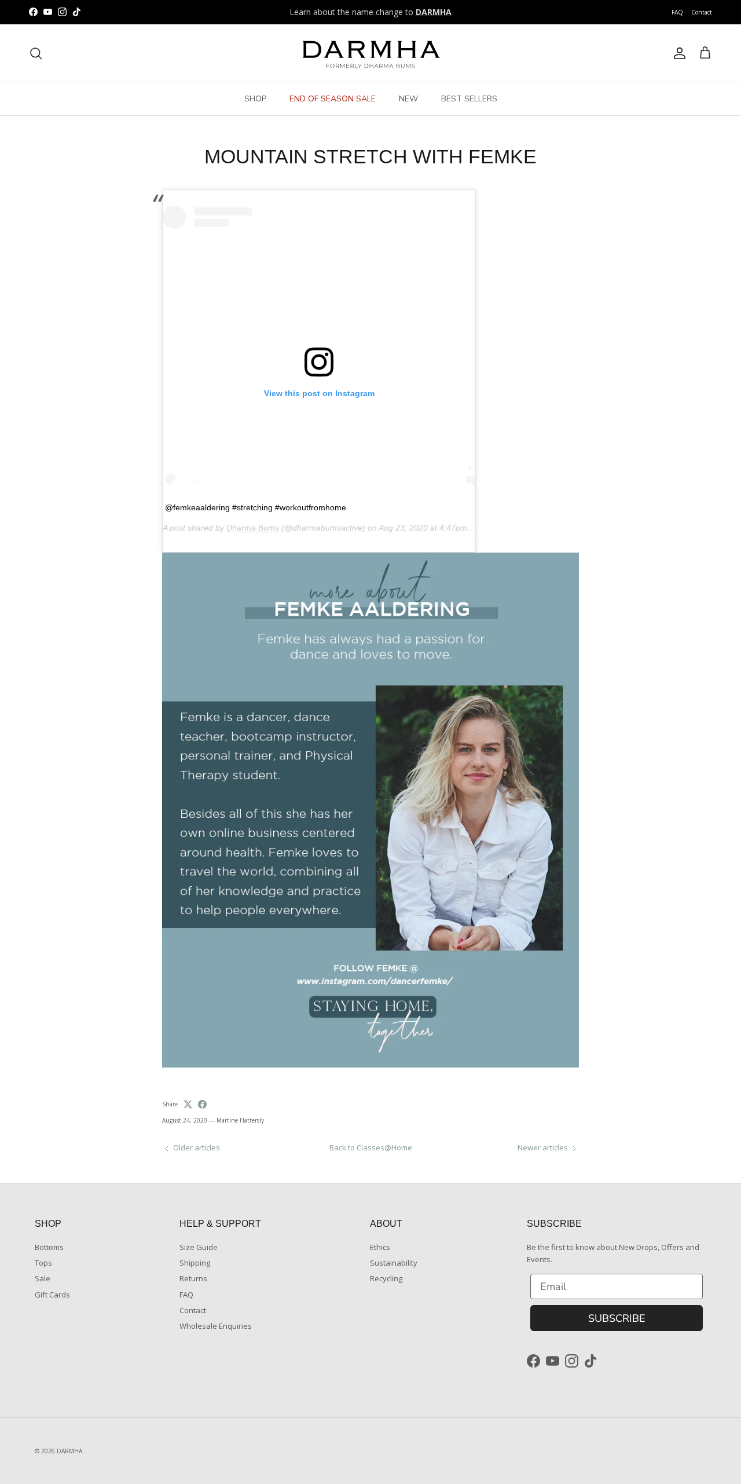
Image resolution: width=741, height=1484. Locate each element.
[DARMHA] (370, 53)
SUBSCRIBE (616, 1318)
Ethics (380, 1247)
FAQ (677, 12)
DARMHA (69, 1451)
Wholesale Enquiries (215, 1326)
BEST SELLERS (469, 98)
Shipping (194, 1263)
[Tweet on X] (188, 1104)
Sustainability (393, 1263)
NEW (408, 98)
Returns (193, 1278)
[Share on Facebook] (202, 1104)
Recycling (386, 1278)
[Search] (36, 53)
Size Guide (198, 1247)
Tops (43, 1263)
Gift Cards (52, 1294)
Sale (42, 1278)
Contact (701, 12)
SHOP (255, 98)
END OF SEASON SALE (332, 98)
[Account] (677, 53)
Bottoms (49, 1247)
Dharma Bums (252, 527)
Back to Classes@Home (370, 1147)
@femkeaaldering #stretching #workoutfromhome (255, 507)
